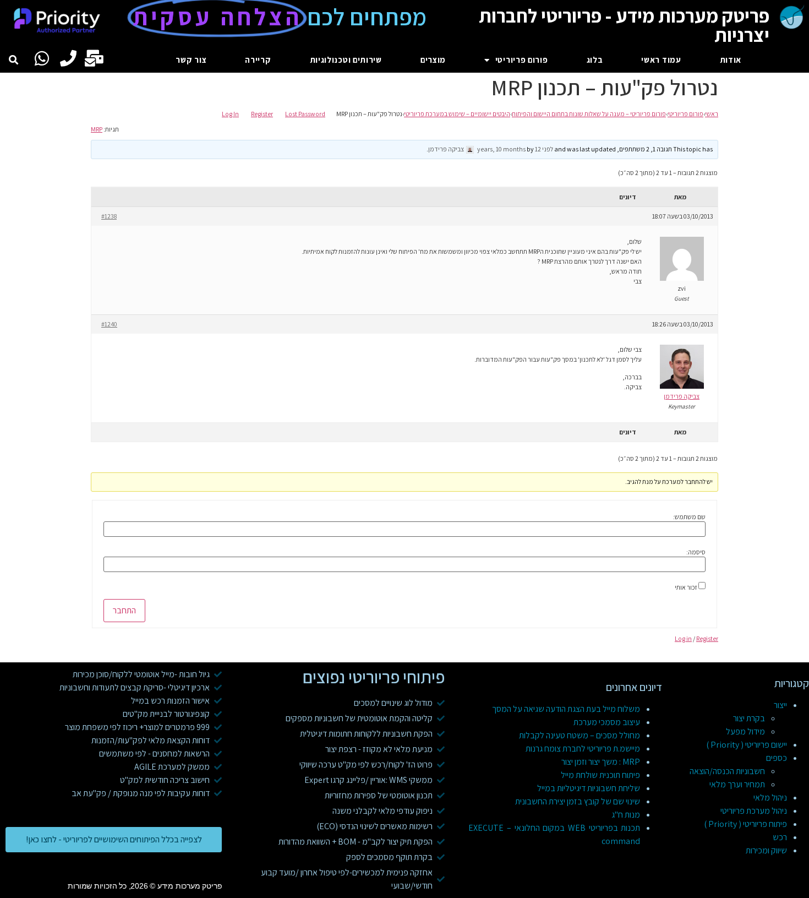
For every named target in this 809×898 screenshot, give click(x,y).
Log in (683, 638)
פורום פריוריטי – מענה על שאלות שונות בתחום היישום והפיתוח (589, 114)
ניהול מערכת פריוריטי (753, 811)
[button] (13, 60)
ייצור (780, 705)
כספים (776, 758)
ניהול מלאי (770, 797)
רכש (780, 837)
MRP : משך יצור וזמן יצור (600, 762)
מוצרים (433, 60)
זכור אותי (686, 587)
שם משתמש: (689, 517)
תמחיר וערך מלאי (737, 784)
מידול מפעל (745, 731)
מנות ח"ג (625, 814)
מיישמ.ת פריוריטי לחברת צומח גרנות (583, 748)
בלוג (595, 60)
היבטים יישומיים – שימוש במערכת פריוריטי (457, 114)
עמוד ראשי (661, 60)
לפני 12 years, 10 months (515, 149)
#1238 (109, 216)
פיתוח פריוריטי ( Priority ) (745, 824)
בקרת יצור (749, 718)
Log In (230, 114)
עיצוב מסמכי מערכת (606, 722)
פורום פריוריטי (521, 60)
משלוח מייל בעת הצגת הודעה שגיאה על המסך (566, 709)
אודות (731, 60)
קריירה (258, 60)
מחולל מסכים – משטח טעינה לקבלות (579, 735)
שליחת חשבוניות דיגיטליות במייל (588, 788)
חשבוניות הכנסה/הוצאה (727, 771)
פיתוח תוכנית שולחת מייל (600, 775)
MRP (96, 129)
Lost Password (305, 114)
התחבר (124, 610)
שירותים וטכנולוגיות (346, 60)
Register (262, 114)
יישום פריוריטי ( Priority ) (746, 744)
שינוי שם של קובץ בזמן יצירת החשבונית (577, 801)
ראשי (711, 114)
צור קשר (191, 60)
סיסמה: (696, 552)
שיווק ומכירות (766, 850)
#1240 (109, 324)
